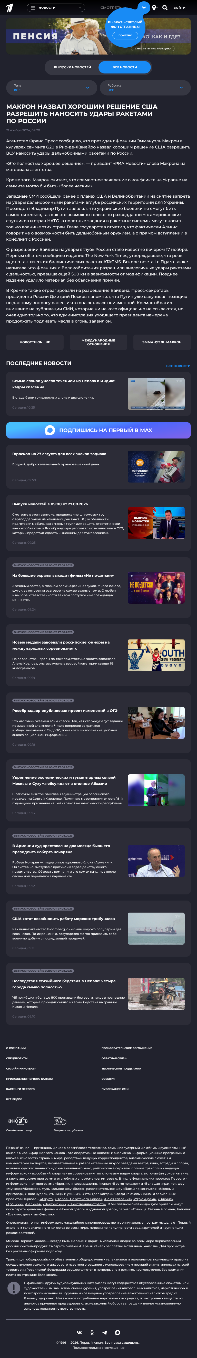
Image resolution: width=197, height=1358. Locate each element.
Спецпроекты (16, 1058)
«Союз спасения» (118, 1199)
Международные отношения (98, 342)
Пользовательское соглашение (127, 1048)
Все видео (14, 1099)
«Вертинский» (54, 1204)
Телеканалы (47, 1275)
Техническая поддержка (121, 1068)
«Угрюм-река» (144, 1199)
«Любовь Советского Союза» (78, 1199)
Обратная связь (114, 1058)
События (108, 1079)
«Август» (46, 1199)
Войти (180, 7)
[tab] (72, 67)
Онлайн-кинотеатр (21, 1068)
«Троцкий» (14, 1204)
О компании (16, 1048)
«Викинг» (165, 1199)
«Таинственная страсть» (86, 1204)
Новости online (35, 342)
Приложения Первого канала (29, 1079)
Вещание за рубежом (68, 1130)
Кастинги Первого (20, 1089)
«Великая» (33, 1204)
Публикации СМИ (115, 1089)
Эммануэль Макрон (162, 342)
